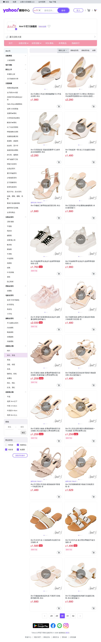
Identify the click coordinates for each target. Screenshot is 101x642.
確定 (23, 432)
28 (51, 615)
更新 (67, 632)
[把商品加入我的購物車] (59, 106)
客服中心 (28, 637)
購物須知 (46, 637)
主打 (11, 43)
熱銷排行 (76, 43)
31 (68, 615)
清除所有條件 (20, 455)
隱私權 (64, 637)
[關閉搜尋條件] (39, 10)
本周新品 (63, 43)
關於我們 (37, 637)
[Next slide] (60, 72)
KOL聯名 (50, 43)
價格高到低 (85, 50)
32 (73, 615)
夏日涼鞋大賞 (15, 36)
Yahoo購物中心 (16, 10)
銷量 (94, 50)
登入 (78, 10)
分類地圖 (73, 637)
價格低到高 (74, 50)
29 (57, 615)
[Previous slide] (31, 72)
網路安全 (56, 637)
